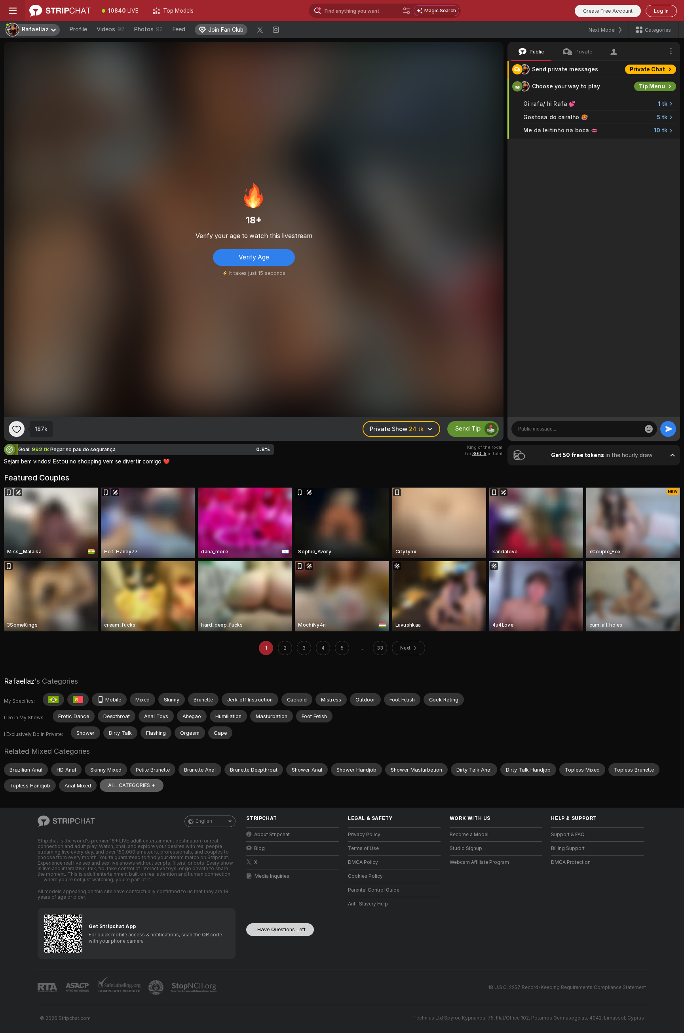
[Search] (406, 10)
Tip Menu (652, 86)
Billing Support (568, 848)
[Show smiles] (649, 429)
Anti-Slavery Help (368, 904)
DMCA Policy (363, 862)
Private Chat (647, 69)
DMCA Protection (571, 862)
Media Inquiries (272, 876)
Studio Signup (466, 848)
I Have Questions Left (280, 929)
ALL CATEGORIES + (131, 785)
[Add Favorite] (17, 429)
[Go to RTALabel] (48, 988)
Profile (78, 29)
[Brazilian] (53, 699)
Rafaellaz (19, 681)
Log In (661, 11)
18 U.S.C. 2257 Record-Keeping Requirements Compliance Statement (567, 987)
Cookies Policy (365, 876)
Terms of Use (363, 848)
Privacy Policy (364, 834)
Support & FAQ (568, 834)
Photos (148, 29)
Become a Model (469, 834)
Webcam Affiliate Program (479, 862)
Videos (110, 29)
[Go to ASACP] (78, 987)
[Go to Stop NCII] (194, 987)
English (204, 821)
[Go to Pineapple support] (156, 987)
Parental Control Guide (373, 890)
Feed (178, 29)
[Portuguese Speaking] (78, 699)
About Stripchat (272, 834)
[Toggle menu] (12, 10)
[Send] (668, 429)
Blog (259, 848)
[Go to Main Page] (60, 10)
